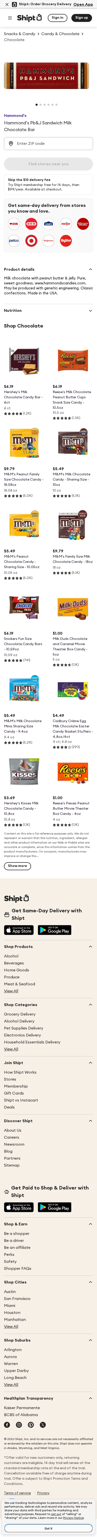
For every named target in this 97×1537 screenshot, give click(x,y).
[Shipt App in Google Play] (54, 930)
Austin (10, 1292)
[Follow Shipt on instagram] (19, 1425)
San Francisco (17, 1299)
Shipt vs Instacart (21, 1100)
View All (11, 991)
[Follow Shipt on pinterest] (31, 1425)
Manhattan (15, 1320)
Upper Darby (16, 1371)
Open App (83, 4)
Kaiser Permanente (22, 1408)
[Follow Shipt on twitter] (43, 1425)
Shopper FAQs (17, 1269)
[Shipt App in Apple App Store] (19, 930)
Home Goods (16, 970)
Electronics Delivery (22, 1035)
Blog (8, 1151)
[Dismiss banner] (7, 4)
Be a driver (14, 1241)
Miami (9, 1306)
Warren (11, 1364)
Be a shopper (16, 1234)
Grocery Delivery (20, 1014)
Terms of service (17, 1493)
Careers (11, 1137)
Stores (10, 1079)
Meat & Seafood (19, 984)
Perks (9, 1255)
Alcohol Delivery (19, 1021)
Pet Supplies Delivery (23, 1028)
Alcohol (11, 956)
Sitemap (12, 1165)
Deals (9, 1107)
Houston (12, 1313)
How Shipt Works (20, 1072)
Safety (10, 1262)
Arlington (13, 1350)
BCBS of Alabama (21, 1415)
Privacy (43, 1493)
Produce (11, 977)
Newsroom (14, 1144)
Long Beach (15, 1378)
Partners (12, 1158)
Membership (16, 1086)
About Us (12, 1130)
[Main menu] (10, 18)
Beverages (14, 963)
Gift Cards (14, 1093)
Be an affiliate (17, 1248)
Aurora (10, 1357)
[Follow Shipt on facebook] (7, 1425)
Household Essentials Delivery (32, 1042)
